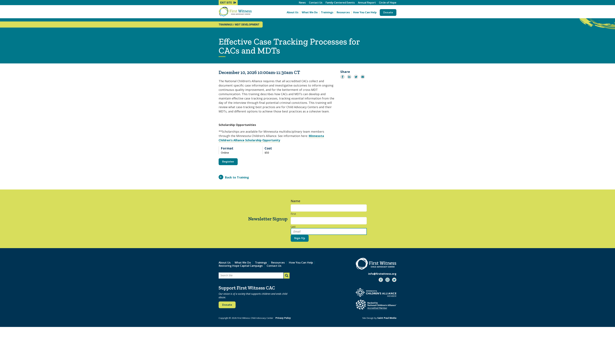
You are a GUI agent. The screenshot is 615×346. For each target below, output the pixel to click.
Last (293, 226)
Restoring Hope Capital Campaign (241, 266)
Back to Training (237, 177)
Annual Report (367, 2)
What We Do (310, 12)
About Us (292, 12)
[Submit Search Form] (286, 275)
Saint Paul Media (386, 318)
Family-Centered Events (340, 2)
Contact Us (315, 2)
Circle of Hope (387, 2)
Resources (343, 12)
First (293, 214)
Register (228, 161)
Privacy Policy (283, 318)
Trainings (327, 12)
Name (297, 201)
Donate (388, 12)
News (302, 2)
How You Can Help (365, 12)
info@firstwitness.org (382, 274)
